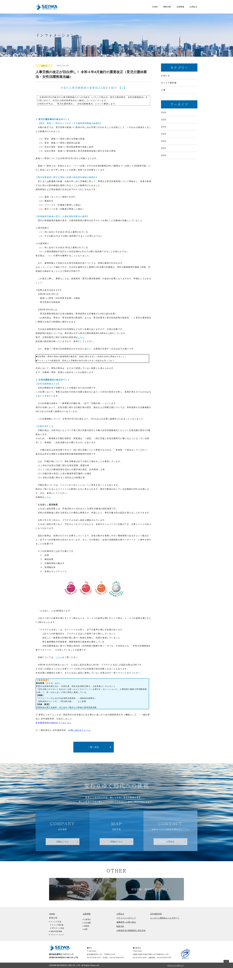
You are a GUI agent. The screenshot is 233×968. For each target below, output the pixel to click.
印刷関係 (79, 13)
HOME (155, 7)
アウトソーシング (57, 935)
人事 (163, 90)
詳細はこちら (62, 841)
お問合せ (193, 7)
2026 (163, 112)
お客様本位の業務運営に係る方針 (131, 930)
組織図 (86, 926)
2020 (163, 155)
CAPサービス (81, 889)
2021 (163, 148)
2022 (163, 141)
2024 (163, 127)
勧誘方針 (120, 926)
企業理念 (87, 919)
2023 (163, 134)
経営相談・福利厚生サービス (148, 889)
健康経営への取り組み (126, 922)
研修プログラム (18, 7)
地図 (86, 929)
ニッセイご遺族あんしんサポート (164, 918)
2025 (163, 119)
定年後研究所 (156, 914)
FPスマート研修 (58, 928)
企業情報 (87, 914)
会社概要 (87, 923)
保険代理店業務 (56, 931)
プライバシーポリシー (126, 918)
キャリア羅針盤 (18, 13)
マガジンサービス (83, 7)
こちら (81, 337)
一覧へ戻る (93, 747)
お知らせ (44, 65)
